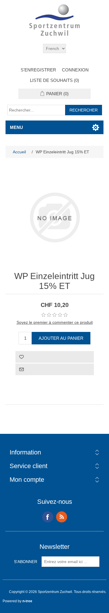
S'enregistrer (38, 69)
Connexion (75, 69)
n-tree (27, 601)
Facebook (47, 516)
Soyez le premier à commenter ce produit (55, 322)
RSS (61, 516)
